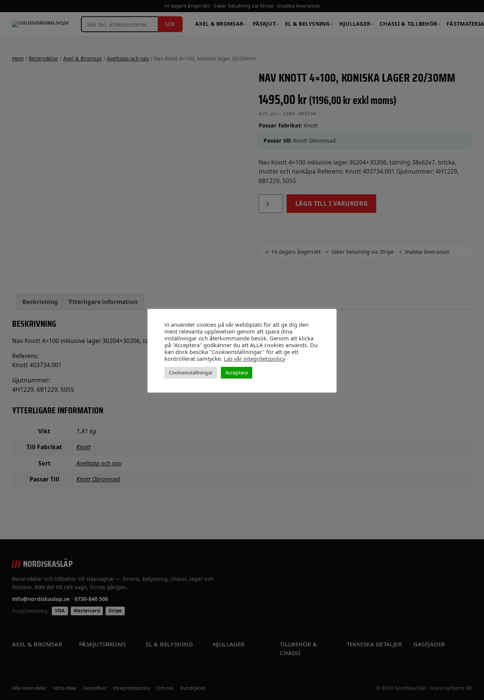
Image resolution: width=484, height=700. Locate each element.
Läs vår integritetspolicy (254, 358)
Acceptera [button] (236, 372)
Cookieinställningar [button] (191, 372)
